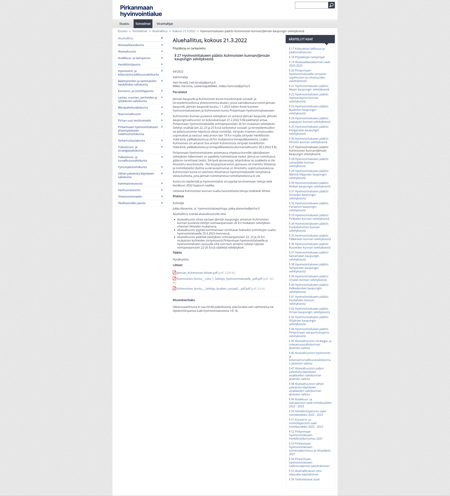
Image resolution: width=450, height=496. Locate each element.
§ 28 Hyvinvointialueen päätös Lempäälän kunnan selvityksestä (309, 162)
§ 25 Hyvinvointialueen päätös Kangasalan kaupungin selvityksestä (309, 130)
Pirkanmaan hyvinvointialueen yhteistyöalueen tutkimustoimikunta (138, 130)
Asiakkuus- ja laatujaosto (134, 58)
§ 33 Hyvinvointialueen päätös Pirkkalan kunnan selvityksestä (309, 216)
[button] (331, 5)
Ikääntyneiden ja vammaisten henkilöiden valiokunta (137, 82)
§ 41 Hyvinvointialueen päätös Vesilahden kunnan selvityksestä (309, 300)
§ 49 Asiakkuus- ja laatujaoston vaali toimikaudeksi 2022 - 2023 (310, 402)
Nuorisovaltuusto (129, 114)
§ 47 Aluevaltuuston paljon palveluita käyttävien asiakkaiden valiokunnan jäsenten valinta (306, 374)
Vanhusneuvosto (129, 190)
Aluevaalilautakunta (131, 45)
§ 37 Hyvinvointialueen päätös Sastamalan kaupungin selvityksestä (309, 256)
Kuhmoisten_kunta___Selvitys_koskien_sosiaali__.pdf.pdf (220, 289)
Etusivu (124, 24)
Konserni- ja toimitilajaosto (136, 91)
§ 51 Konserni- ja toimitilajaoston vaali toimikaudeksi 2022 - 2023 (306, 423)
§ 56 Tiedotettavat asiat (304, 479)
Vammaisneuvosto (130, 183)
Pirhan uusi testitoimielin (134, 120)
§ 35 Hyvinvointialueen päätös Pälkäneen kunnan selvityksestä (310, 237)
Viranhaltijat (165, 24)
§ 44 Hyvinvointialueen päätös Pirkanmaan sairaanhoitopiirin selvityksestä (309, 332)
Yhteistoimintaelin (130, 196)
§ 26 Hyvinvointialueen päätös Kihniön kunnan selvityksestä (309, 140)
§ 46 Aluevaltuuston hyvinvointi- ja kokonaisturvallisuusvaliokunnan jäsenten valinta (310, 358)
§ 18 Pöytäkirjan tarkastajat (307, 57)
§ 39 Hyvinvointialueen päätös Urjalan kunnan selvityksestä (309, 278)
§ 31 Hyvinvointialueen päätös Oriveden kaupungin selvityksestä (309, 195)
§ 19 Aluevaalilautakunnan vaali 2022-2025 (309, 63)
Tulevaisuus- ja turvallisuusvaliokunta (132, 158)
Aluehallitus (160, 31)
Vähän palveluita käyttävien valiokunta (136, 175)
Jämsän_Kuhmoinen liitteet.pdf (205, 273)
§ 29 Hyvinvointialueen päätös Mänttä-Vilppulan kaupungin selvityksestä (309, 174)
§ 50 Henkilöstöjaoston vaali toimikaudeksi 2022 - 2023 (307, 412)
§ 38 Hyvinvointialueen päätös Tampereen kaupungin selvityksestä (309, 268)
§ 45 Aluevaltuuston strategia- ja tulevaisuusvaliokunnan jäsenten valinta (310, 344)
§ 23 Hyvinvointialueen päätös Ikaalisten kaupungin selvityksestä (309, 110)
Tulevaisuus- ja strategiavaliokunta (130, 148)
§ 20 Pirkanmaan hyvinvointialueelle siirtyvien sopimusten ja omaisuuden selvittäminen (307, 76)
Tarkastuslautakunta (131, 140)
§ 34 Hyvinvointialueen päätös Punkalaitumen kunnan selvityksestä (309, 227)
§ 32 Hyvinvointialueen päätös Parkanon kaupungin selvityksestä (309, 206)
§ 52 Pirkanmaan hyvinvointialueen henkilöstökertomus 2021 (306, 435)
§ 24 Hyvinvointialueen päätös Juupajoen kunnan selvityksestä (309, 119)
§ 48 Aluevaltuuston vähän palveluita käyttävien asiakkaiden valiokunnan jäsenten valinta (306, 389)
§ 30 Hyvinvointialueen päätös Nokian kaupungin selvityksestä (309, 184)
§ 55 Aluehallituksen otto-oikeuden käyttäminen (305, 472)
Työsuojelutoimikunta (132, 167)
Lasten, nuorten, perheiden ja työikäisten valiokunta (137, 99)
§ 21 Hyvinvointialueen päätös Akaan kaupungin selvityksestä (309, 87)
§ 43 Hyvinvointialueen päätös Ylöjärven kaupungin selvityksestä (309, 320)
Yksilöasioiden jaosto (132, 203)
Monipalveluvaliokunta (133, 107)
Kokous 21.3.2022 (183, 31)
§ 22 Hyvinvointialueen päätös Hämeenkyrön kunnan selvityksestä (309, 98)
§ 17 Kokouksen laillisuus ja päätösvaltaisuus (307, 50)
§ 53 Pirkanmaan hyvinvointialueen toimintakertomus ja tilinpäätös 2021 (310, 449)
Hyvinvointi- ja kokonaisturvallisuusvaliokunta (138, 72)
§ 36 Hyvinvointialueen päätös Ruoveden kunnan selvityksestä (309, 245)
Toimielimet (143, 24)
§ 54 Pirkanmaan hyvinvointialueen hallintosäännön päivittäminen (309, 462)
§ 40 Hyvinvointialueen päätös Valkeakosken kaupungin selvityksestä (309, 288)
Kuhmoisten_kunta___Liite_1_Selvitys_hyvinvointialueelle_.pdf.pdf (223, 281)
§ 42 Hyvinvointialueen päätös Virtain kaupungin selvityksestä (309, 310)
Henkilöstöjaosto (129, 64)
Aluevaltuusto (127, 51)
